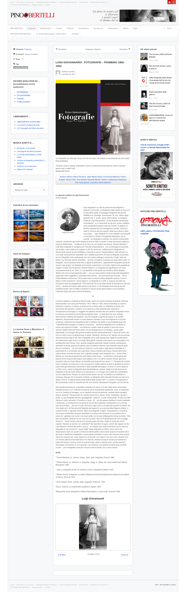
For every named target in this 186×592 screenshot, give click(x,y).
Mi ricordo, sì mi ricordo (25, 2)
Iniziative (75, 34)
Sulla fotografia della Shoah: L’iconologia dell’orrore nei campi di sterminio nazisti (160, 80)
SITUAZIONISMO (23, 95)
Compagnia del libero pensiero (46, 2)
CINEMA (20, 98)
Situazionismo (45, 28)
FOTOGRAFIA (22, 92)
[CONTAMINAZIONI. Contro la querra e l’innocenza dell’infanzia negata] (144, 114)
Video (135, 28)
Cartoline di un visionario (98, 2)
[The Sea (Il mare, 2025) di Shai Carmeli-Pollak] (144, 102)
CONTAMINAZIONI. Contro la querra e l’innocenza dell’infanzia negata (161, 118)
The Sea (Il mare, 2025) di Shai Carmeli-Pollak (159, 104)
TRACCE (70, 28)
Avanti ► (124, 554)
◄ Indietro (62, 554)
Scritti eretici (83, 2)
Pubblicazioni (113, 28)
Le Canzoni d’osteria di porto (28, 125)
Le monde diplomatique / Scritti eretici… (51, 34)
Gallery (126, 28)
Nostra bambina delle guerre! (158, 93)
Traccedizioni (83, 28)
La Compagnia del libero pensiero (30, 128)
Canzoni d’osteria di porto (68, 2)
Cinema (59, 28)
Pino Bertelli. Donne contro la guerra (160, 67)
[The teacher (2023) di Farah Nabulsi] (144, 53)
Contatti (47, 4)
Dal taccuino (98, 28)
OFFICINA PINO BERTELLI (20, 4)
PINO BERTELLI (16, 28)
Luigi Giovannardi (21, 67)
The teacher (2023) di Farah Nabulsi (160, 55)
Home (12, 2)
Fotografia (32, 28)
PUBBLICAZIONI (23, 101)
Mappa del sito (37, 4)
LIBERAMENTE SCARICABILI (29, 121)
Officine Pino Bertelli (25, 169)
